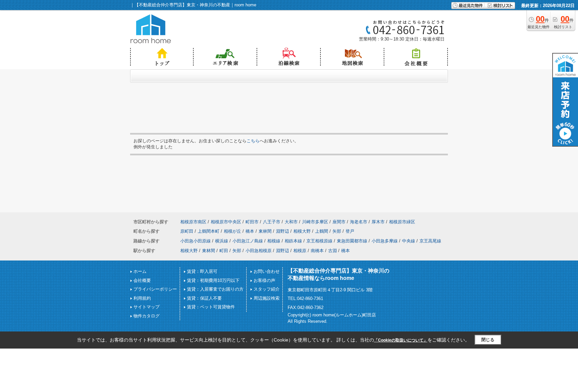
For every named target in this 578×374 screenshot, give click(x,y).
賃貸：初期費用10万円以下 (213, 280)
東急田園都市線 (352, 240)
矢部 (336, 231)
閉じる (487, 339)
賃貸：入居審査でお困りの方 (215, 289)
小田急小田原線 (195, 240)
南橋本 (317, 250)
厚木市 (378, 221)
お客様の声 (264, 280)
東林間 (265, 231)
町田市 (252, 221)
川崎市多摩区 (315, 221)
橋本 (250, 231)
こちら (253, 140)
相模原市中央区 (226, 221)
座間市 (339, 221)
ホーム (140, 271)
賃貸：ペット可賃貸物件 (211, 306)
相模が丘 (232, 231)
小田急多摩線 (385, 240)
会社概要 (142, 280)
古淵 (332, 250)
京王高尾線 (430, 240)
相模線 (273, 240)
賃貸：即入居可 (202, 271)
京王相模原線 (319, 240)
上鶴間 (321, 231)
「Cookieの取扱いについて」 (400, 340)
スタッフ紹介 (267, 289)
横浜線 (221, 240)
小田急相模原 (259, 250)
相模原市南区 (193, 221)
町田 (223, 250)
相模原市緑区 (402, 221)
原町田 (186, 231)
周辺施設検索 (267, 298)
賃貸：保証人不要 (204, 298)
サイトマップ (146, 306)
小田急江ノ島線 (247, 240)
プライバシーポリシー (155, 289)
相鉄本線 (293, 240)
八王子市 (271, 221)
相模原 (299, 250)
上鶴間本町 (208, 231)
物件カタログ (146, 315)
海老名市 (358, 221)
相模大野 (302, 231)
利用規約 (142, 298)
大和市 (291, 221)
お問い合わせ (267, 271)
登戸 (350, 231)
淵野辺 (282, 231)
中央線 (408, 240)
